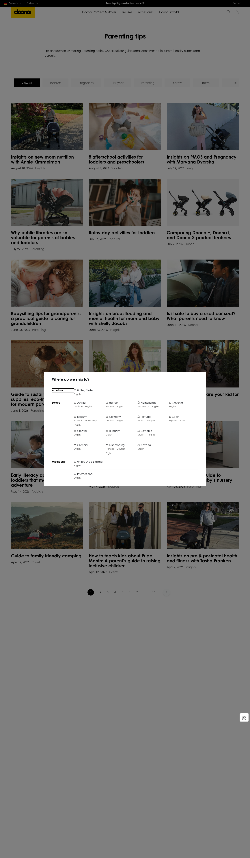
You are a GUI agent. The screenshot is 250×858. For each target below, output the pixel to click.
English (77, 394)
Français (78, 421)
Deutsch (78, 406)
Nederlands (91, 421)
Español (173, 421)
